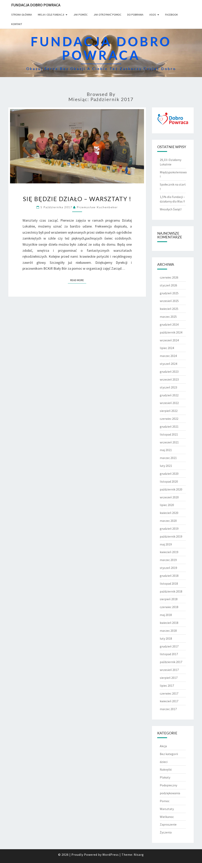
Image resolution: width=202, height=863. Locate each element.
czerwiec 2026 (169, 277)
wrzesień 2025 (169, 301)
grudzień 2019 (169, 528)
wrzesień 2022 (169, 403)
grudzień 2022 (169, 395)
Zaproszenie (168, 824)
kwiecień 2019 (169, 552)
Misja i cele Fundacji (51, 14)
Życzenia (166, 832)
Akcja (163, 746)
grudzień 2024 (169, 324)
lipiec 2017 (167, 685)
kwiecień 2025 (169, 309)
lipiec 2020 (167, 505)
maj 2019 (166, 544)
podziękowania (170, 793)
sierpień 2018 (169, 599)
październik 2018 (171, 591)
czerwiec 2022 (169, 419)
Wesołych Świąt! (170, 209)
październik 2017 (171, 662)
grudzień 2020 (169, 474)
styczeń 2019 (168, 568)
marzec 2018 (168, 631)
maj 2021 (166, 450)
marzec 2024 (168, 356)
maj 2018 (166, 615)
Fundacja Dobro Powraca (35, 4)
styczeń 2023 (168, 387)
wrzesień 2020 (169, 497)
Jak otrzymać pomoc (107, 14)
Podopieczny (168, 785)
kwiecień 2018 (169, 623)
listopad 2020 (169, 481)
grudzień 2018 (169, 576)
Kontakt (16, 24)
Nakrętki (166, 769)
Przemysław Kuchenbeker (97, 207)
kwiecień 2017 (169, 701)
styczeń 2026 (168, 285)
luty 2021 (166, 466)
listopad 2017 (169, 654)
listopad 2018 (169, 583)
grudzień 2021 (169, 426)
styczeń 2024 (168, 364)
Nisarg (139, 854)
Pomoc (164, 801)
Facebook (171, 14)
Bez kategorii (169, 754)
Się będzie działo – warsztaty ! (77, 198)
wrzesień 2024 (169, 340)
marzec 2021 (168, 458)
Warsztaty (167, 809)
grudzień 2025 (169, 293)
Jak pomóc (80, 14)
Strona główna (21, 14)
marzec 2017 (168, 709)
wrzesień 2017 (169, 670)
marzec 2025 (168, 317)
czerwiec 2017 (169, 693)
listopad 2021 (169, 434)
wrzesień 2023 (169, 379)
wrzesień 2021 (169, 442)
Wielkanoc (167, 817)
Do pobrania (135, 14)
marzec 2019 (168, 560)
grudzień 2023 (169, 371)
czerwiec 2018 (169, 607)
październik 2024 (171, 332)
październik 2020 (171, 489)
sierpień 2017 (169, 678)
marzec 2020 (168, 521)
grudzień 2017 (169, 646)
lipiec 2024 (167, 348)
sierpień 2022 (169, 411)
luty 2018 (166, 638)
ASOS (152, 14)
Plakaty (165, 777)
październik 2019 (171, 536)
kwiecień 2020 (169, 513)
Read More (78, 280)
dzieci (163, 762)
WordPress (110, 854)
